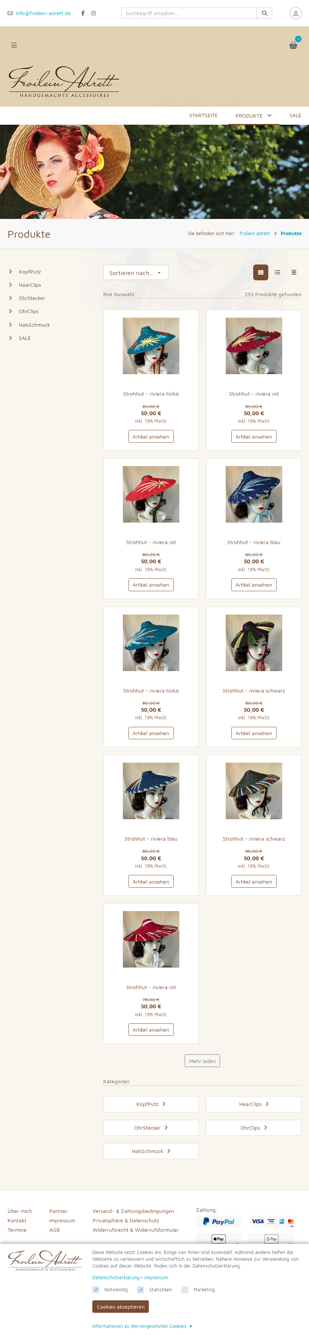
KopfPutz (30, 271)
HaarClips (30, 284)
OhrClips (28, 311)
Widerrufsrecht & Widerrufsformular (136, 1229)
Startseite (203, 115)
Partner (58, 1211)
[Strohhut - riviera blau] (254, 494)
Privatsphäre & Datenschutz (126, 1220)
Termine (17, 1229)
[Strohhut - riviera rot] (254, 346)
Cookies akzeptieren (121, 1306)
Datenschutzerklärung (115, 1277)
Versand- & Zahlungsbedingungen (133, 1211)
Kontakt (17, 1220)
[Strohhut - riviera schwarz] (254, 643)
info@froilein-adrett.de (43, 13)
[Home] (64, 97)
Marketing (204, 1289)
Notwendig (116, 1289)
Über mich (20, 1211)
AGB (54, 1229)
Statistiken (160, 1289)
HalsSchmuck (34, 324)
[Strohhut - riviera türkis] (151, 346)
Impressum (62, 1220)
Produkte (249, 115)
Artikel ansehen (151, 436)
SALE (295, 115)
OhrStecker (32, 298)
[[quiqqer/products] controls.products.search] (264, 13)
